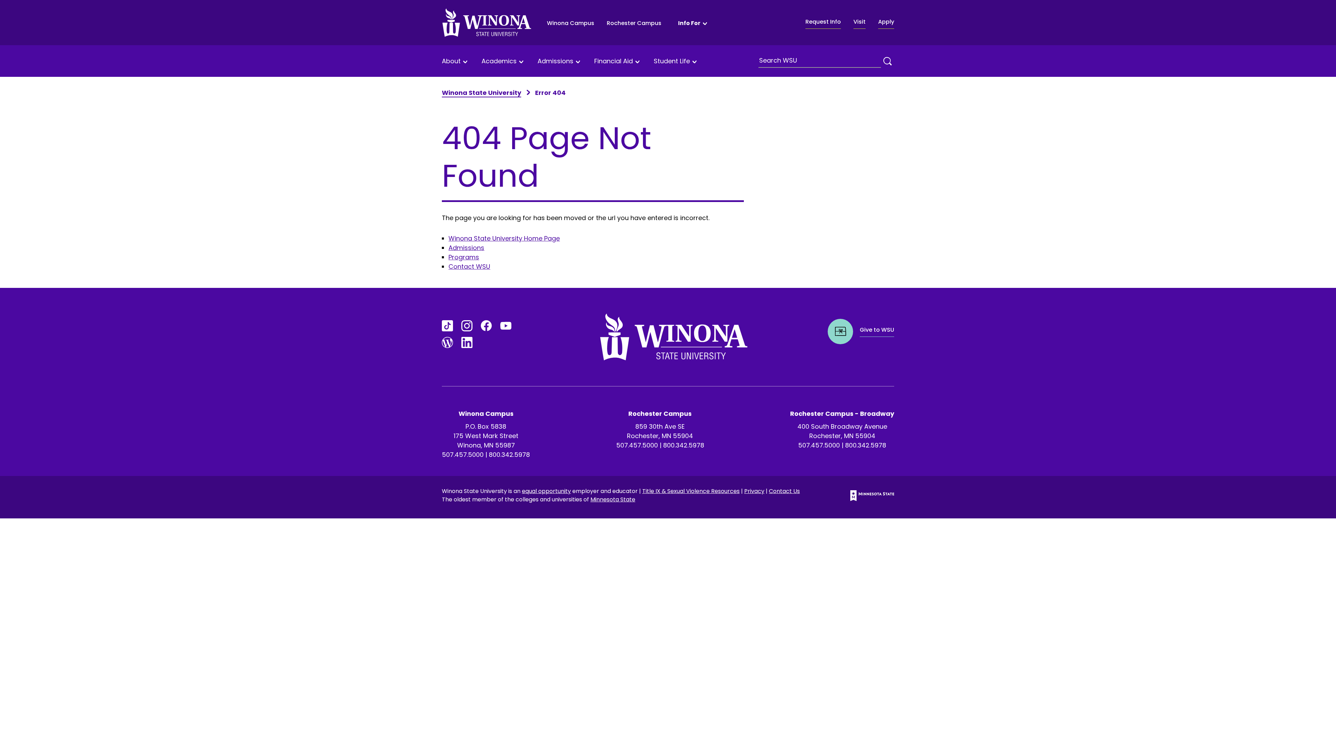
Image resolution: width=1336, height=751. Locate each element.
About (451, 61)
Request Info (823, 22)
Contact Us (784, 491)
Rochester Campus (634, 23)
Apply (886, 22)
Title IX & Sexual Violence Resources (691, 491)
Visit (859, 22)
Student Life (672, 61)
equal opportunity (546, 491)
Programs (463, 257)
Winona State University (481, 92)
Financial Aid (613, 61)
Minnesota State (612, 499)
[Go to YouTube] (505, 325)
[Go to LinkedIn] (466, 342)
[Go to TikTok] (447, 325)
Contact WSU (469, 266)
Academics (499, 61)
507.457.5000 (463, 454)
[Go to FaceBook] (486, 325)
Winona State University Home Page (504, 238)
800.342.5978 (509, 454)
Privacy (754, 491)
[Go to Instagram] (466, 325)
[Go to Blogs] (447, 342)
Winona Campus (570, 23)
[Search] (887, 61)
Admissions (555, 61)
